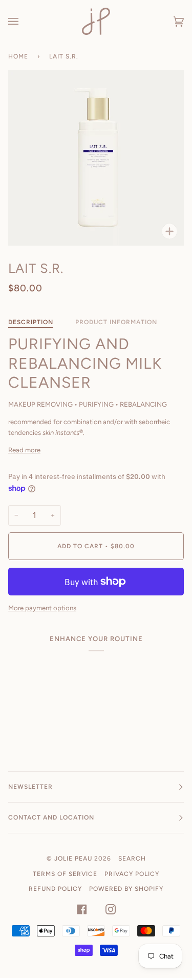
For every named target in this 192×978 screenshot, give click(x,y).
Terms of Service (65, 873)
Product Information (116, 322)
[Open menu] (23, 21)
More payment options (42, 608)
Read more (24, 450)
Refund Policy (55, 888)
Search (132, 858)
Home (18, 56)
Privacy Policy (131, 873)
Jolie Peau (73, 858)
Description (30, 322)
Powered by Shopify (126, 888)
